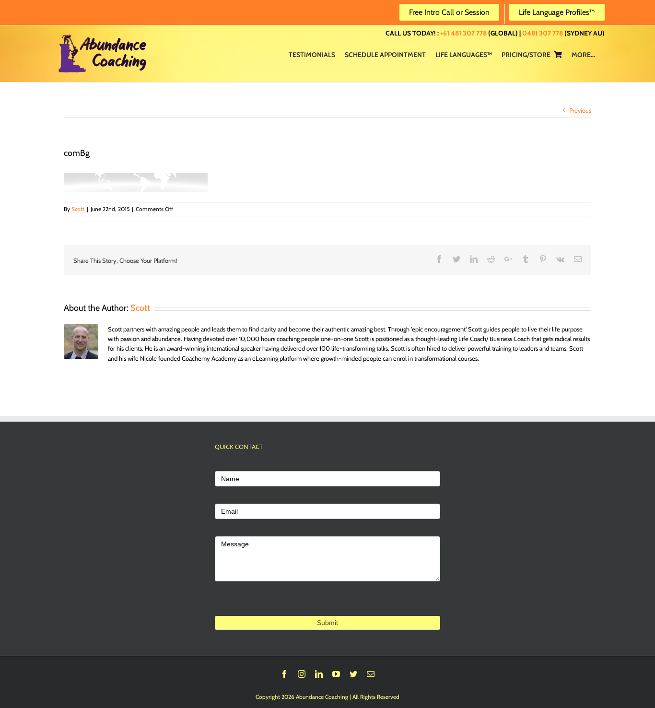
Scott (77, 208)
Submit (327, 622)
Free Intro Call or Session (449, 12)
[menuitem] (312, 54)
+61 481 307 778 (463, 33)
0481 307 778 (542, 33)
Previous (580, 110)
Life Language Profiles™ (557, 12)
